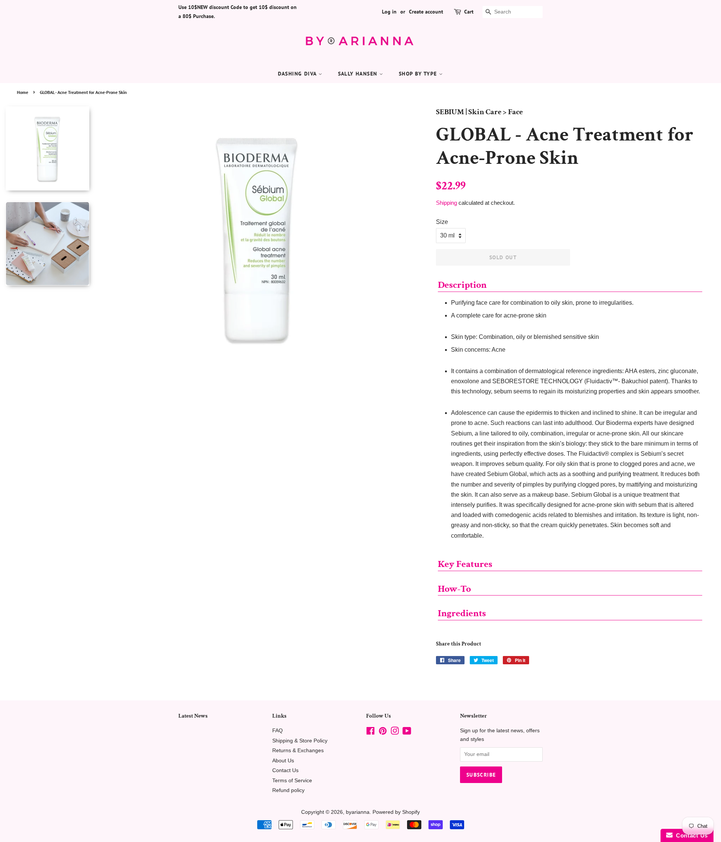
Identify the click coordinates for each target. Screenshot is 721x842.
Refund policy (288, 790)
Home (22, 92)
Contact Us (285, 770)
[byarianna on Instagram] (395, 732)
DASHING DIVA (298, 73)
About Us (283, 760)
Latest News (193, 716)
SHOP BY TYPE (419, 73)
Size (442, 222)
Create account (426, 11)
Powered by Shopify (396, 812)
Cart (469, 11)
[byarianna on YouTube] (407, 732)
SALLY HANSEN (358, 73)
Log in (389, 11)
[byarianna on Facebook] (370, 732)
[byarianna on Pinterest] (383, 732)
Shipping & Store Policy (299, 741)
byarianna (358, 812)
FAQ (277, 730)
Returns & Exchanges (298, 750)
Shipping (446, 203)
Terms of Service (292, 780)
